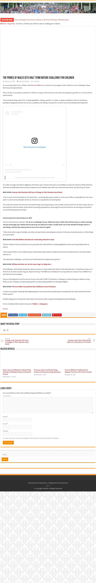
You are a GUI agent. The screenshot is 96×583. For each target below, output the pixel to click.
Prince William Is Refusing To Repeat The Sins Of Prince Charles (78, 371)
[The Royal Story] (48, 7)
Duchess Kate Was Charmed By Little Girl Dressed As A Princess (79, 340)
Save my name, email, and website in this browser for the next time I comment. (32, 438)
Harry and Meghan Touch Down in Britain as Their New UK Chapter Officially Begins (42, 20)
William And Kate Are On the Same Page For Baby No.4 (31, 264)
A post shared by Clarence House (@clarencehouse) (34, 178)
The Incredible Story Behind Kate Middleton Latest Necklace (34, 287)
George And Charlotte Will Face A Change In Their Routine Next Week (37, 192)
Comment (7, 396)
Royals (27, 81)
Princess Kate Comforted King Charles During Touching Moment (47, 371)
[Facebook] (49, 485)
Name (5, 416)
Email (5, 424)
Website (5, 431)
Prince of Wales (36, 85)
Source (5, 309)
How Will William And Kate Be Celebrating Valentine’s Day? (33, 239)
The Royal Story (42, 483)
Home (4, 24)
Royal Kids (11, 24)
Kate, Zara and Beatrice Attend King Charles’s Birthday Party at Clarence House (17, 372)
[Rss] (47, 485)
